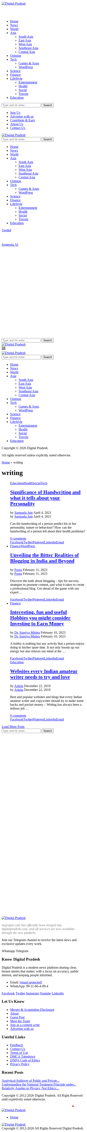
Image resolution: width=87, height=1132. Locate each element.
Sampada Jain (23, 512)
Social (23, 90)
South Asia (26, 36)
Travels (23, 94)
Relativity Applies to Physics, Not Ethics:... (30, 1088)
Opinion (15, 55)
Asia (13, 33)
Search (47, 105)
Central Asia (27, 52)
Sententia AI (10, 244)
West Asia (25, 44)
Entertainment (28, 82)
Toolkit (6, 230)
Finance (15, 74)
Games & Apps (29, 63)
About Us (16, 124)
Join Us (15, 112)
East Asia (25, 40)
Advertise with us (22, 116)
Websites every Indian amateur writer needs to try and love (44, 674)
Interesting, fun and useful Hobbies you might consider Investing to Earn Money (40, 617)
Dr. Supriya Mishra (27, 632)
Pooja (18, 570)
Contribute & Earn (22, 120)
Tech (13, 59)
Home (14, 21)
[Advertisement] (43, 292)
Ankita (18, 686)
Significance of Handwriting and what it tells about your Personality (45, 497)
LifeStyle (16, 78)
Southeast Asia (28, 48)
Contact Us (17, 128)
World (14, 29)
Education (17, 97)
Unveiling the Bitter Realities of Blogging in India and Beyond (44, 558)
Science (15, 71)
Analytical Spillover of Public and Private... (31, 1080)
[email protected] (31, 982)
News (14, 25)
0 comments (18, 538)
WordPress (26, 67)
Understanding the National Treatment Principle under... (39, 1084)
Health (23, 86)
